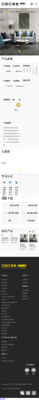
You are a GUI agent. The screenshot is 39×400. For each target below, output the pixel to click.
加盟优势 (25, 293)
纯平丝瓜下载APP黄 (8, 297)
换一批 (31, 231)
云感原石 (4, 288)
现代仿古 (4, 314)
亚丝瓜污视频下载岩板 (9, 322)
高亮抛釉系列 (6, 305)
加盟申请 (25, 299)
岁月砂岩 (4, 279)
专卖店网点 (25, 290)
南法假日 (4, 294)
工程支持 (25, 282)
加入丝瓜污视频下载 (8, 344)
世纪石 (4, 299)
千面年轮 (4, 334)
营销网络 (18, 12)
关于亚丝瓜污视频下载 (29, 12)
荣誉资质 (4, 347)
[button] (19, 51)
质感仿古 (4, 311)
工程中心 (12, 12)
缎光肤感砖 (5, 308)
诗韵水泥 (4, 282)
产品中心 (6, 12)
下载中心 (4, 358)
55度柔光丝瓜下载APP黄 (9, 302)
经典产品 (4, 331)
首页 (1, 12)
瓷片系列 (4, 328)
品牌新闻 (4, 341)
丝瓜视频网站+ (6, 325)
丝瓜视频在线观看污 (8, 319)
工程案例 (25, 279)
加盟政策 (25, 296)
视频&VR (4, 350)
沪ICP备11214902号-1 (14, 388)
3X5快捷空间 (6, 316)
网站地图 (2, 399)
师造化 (4, 291)
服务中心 (2, 20)
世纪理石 (4, 285)
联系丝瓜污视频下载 (8, 361)
